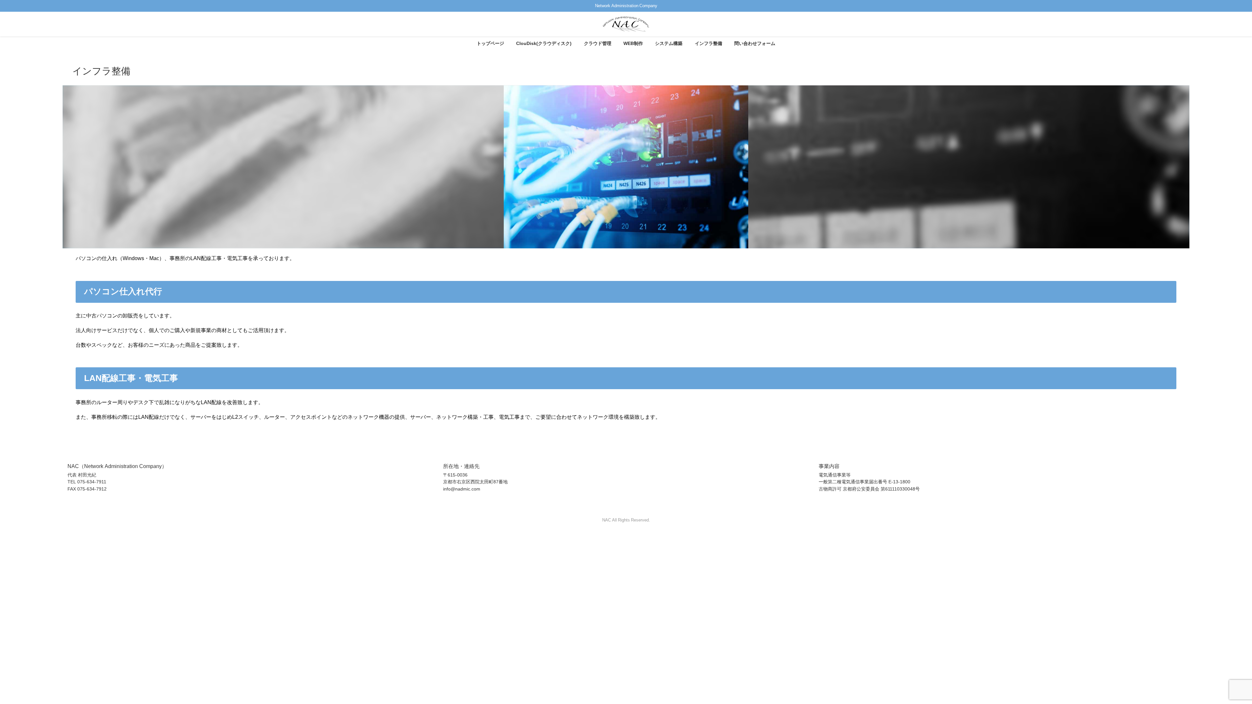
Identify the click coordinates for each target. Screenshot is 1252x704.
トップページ (490, 43)
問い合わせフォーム (754, 43)
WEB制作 (633, 43)
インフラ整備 (708, 43)
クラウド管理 (597, 43)
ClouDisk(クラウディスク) (544, 43)
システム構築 (668, 43)
